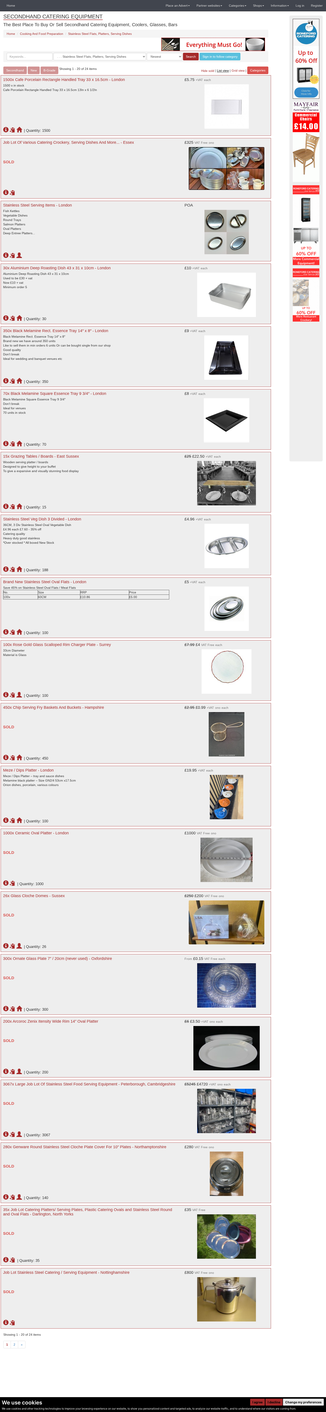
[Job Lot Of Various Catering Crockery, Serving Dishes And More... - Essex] (226, 166)
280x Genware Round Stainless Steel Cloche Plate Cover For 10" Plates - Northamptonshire (84, 1147)
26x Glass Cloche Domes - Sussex (34, 896)
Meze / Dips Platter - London (28, 770)
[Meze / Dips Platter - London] (226, 794)
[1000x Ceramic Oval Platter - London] (226, 857)
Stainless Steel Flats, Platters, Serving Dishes (100, 33)
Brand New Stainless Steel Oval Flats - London (44, 582)
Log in (300, 5)
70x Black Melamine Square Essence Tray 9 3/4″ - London (54, 393)
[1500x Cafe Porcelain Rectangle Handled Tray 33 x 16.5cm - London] (226, 104)
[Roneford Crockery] (306, 295)
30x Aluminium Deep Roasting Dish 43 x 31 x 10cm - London (57, 268)
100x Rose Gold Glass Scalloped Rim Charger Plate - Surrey (57, 644)
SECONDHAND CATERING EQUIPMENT (53, 17)
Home (11, 5)
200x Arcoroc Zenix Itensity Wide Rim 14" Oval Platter (50, 1021)
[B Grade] (306, 59)
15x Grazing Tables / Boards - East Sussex (41, 456)
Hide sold (207, 71)
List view (223, 71)
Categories (257, 70)
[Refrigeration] (306, 225)
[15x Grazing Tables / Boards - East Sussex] (226, 481)
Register (317, 5)
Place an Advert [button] (177, 5)
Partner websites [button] (208, 5)
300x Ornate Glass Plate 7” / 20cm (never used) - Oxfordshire (57, 958)
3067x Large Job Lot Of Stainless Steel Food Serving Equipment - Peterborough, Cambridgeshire (89, 1084)
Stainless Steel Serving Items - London (37, 205)
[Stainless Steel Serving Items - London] (226, 229)
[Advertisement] (306, 391)
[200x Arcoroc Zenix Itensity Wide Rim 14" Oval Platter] (226, 1046)
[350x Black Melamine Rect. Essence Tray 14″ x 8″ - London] (226, 355)
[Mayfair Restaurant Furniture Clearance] (306, 142)
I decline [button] (274, 1402)
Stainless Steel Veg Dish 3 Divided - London (42, 519)
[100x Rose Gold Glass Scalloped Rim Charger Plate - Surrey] (226, 669)
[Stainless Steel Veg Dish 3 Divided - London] (226, 543)
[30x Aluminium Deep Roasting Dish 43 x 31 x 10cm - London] (226, 292)
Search (191, 56)
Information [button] (279, 5)
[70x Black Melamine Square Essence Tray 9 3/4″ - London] (226, 418)
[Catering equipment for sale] (213, 44)
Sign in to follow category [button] (220, 56)
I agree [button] (257, 1402)
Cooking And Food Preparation (41, 33)
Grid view (238, 71)
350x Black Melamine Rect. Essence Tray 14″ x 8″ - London (55, 331)
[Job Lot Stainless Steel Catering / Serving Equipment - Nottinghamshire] (226, 1297)
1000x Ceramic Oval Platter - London (36, 833)
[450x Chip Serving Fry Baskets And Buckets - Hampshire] (226, 732)
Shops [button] (257, 5)
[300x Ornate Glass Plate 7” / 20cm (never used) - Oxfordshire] (226, 983)
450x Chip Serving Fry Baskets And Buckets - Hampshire (53, 707)
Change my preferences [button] (303, 1402)
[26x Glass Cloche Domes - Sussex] (226, 920)
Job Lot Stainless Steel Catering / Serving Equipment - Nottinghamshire (66, 1272)
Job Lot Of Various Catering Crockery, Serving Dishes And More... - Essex (68, 142)
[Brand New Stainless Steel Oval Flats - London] (226, 606)
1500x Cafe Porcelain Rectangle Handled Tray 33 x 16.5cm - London (64, 79)
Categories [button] (236, 5)
